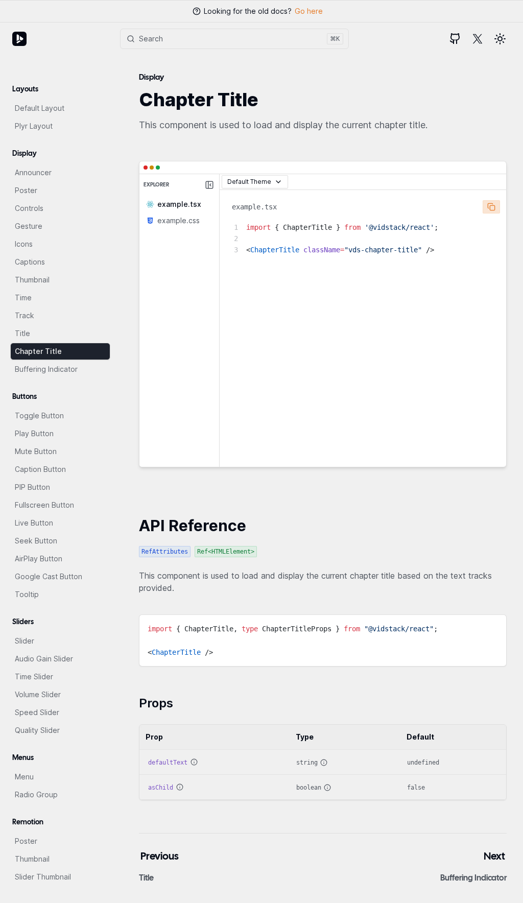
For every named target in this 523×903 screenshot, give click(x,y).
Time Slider (34, 676)
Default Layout (39, 108)
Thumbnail (32, 279)
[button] (500, 39)
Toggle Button (39, 415)
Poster (26, 190)
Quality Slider (37, 730)
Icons (24, 244)
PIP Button (32, 487)
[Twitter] (477, 39)
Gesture (28, 226)
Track (24, 315)
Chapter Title (38, 351)
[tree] (179, 212)
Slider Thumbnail (43, 876)
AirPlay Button (38, 558)
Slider (24, 640)
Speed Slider (37, 712)
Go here (309, 11)
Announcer (33, 172)
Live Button (34, 522)
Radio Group (36, 794)
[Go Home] (19, 39)
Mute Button (36, 451)
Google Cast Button (48, 576)
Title (22, 333)
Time (23, 297)
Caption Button (40, 469)
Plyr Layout (34, 126)
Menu (24, 776)
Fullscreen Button (44, 505)
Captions (30, 261)
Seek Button (36, 540)
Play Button (34, 433)
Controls (29, 208)
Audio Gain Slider (44, 658)
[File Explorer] (209, 185)
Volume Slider (38, 694)
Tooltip (27, 594)
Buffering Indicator (46, 369)
